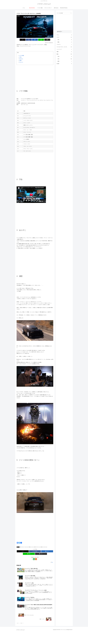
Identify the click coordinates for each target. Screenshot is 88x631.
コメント (21, 62)
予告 (20, 57)
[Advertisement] (35, 77)
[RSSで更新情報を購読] (36, 559)
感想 (20, 60)
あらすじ (21, 58)
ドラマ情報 (21, 55)
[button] (47, 40)
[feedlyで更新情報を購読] (34, 559)
